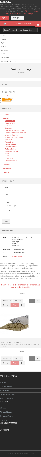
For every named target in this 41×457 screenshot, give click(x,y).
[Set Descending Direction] (22, 305)
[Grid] (32, 301)
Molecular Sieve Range (11, 342)
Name (22, 187)
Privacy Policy (4, 390)
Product (7, 202)
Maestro (23, 438)
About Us (3, 382)
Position (18, 300)
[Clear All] (3, 102)
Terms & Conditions (6, 399)
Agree (4, 17)
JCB (17, 438)
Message (22, 210)
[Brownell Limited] (10, 24)
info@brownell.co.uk (18, 256)
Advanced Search (6, 412)
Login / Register (7, 61)
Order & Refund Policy (7, 395)
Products (22, 73)
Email (22, 195)
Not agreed (17, 17)
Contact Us (3, 420)
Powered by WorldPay (20, 443)
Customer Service (6, 386)
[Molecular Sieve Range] (14, 323)
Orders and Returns (6, 416)
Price (15, 305)
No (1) (8, 95)
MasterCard (11, 438)
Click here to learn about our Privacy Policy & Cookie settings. (19, 12)
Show (5, 300)
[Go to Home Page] (16, 73)
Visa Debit (30, 438)
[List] (37, 301)
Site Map (3, 408)
